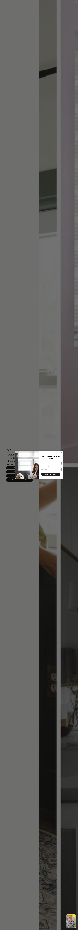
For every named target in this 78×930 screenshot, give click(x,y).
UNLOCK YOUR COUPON (51, 474)
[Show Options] (60, 469)
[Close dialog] (61, 452)
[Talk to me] (71, 921)
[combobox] (50, 469)
